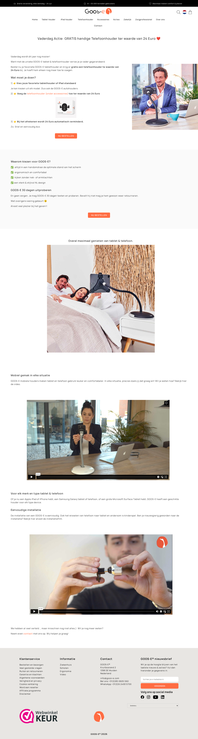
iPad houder (66, 19)
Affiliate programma (30, 690)
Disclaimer (25, 693)
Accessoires (103, 19)
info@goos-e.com (109, 678)
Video (63, 674)
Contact (98, 25)
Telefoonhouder (85, 19)
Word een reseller (29, 687)
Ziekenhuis (66, 664)
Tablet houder (48, 19)
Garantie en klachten (31, 674)
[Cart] (191, 12)
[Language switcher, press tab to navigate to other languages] (185, 12)
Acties (116, 19)
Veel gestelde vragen (31, 668)
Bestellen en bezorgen (32, 664)
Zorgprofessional (143, 19)
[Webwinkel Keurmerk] (39, 728)
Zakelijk (127, 19)
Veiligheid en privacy (31, 681)
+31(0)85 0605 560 (119, 681)
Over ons (160, 19)
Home (35, 19)
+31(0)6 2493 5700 (121, 684)
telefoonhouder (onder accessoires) (47, 93)
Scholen (64, 668)
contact (28, 633)
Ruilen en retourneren (31, 671)
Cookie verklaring (29, 684)
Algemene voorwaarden (32, 677)
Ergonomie (65, 671)
